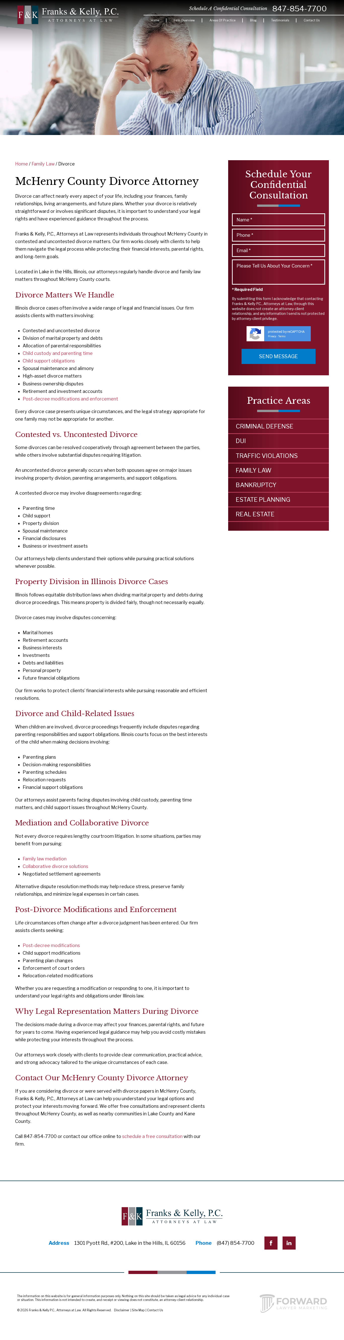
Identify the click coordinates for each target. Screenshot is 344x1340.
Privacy (272, 336)
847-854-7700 (299, 8)
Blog (253, 20)
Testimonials (280, 20)
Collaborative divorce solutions (55, 866)
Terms (282, 336)
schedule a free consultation (152, 1136)
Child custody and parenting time (58, 353)
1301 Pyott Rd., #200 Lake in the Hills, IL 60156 (130, 1243)
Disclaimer (121, 1310)
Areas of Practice (222, 20)
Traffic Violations (267, 455)
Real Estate (255, 514)
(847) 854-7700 (235, 1243)
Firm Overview (184, 20)
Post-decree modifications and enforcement (70, 398)
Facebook (271, 1243)
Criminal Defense (264, 426)
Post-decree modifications (51, 945)
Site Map (138, 1310)
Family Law (43, 163)
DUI (241, 441)
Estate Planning (263, 499)
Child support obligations (49, 360)
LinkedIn (289, 1243)
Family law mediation (44, 858)
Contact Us (312, 20)
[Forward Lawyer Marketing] (293, 1303)
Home (155, 20)
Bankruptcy (256, 485)
